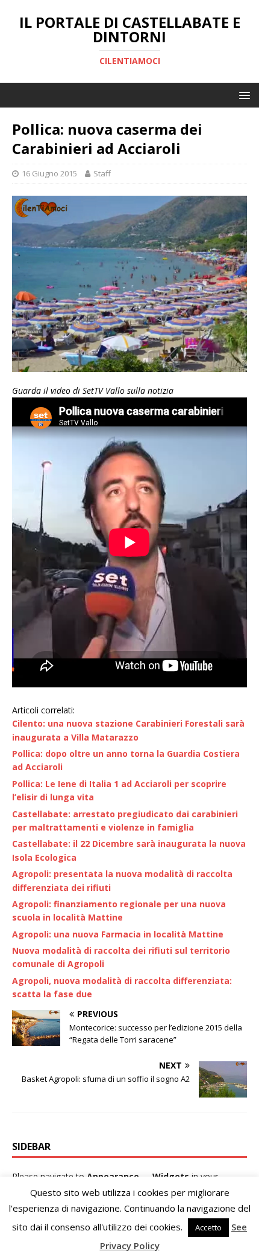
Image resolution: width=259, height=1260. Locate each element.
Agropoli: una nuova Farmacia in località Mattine (117, 934)
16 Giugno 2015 (49, 173)
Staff (102, 173)
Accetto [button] (208, 1227)
